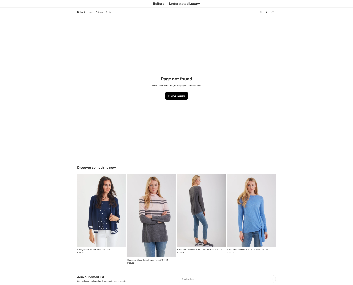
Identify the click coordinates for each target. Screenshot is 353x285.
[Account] (267, 12)
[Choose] (121, 242)
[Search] (261, 12)
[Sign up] (272, 279)
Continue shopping (176, 96)
